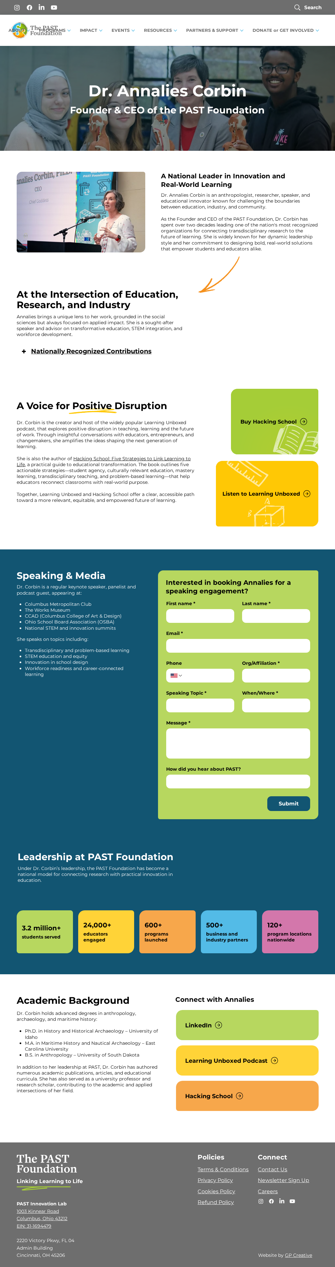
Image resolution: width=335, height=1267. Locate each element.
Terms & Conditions (223, 1169)
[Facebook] (29, 7)
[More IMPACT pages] (100, 30)
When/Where (260, 693)
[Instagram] (17, 7)
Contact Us (272, 1169)
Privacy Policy (215, 1180)
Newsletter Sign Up (283, 1180)
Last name (256, 603)
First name (180, 603)
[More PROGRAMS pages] (69, 30)
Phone (174, 663)
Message (178, 723)
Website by (271, 1255)
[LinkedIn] (41, 7)
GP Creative (298, 1255)
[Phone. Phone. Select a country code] (176, 675)
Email (174, 633)
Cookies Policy (216, 1191)
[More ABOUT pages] (28, 30)
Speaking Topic (186, 693)
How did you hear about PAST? (203, 769)
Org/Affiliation (261, 663)
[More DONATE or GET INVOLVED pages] (317, 30)
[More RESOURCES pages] (175, 30)
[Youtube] (54, 7)
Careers (268, 1191)
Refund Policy (216, 1202)
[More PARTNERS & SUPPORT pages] (241, 30)
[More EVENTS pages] (133, 30)
